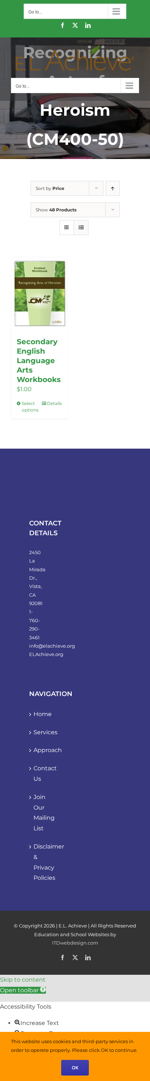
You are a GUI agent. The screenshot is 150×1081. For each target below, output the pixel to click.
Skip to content (23, 979)
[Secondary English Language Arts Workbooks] (39, 293)
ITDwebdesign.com (75, 943)
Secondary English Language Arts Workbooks (39, 360)
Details (54, 403)
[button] (23, 990)
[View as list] (81, 227)
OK (75, 1067)
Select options (30, 407)
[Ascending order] (113, 188)
